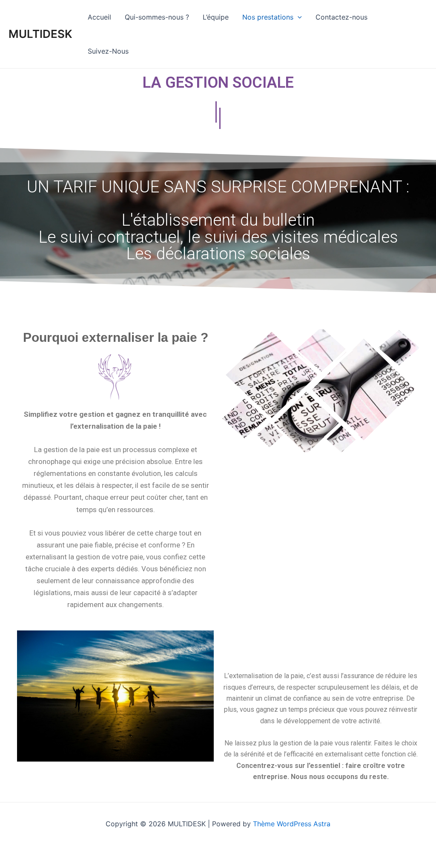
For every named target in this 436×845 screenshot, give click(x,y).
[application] (297, 17)
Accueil (99, 17)
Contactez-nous (341, 17)
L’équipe (216, 17)
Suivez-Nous (108, 51)
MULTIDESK (40, 33)
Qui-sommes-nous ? (157, 17)
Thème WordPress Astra (291, 823)
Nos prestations (267, 17)
